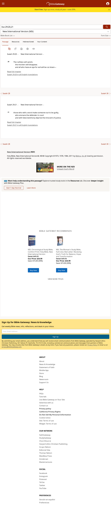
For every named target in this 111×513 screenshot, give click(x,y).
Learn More (31, 188)
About (41, 361)
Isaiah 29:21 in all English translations (22, 125)
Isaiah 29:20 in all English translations (22, 74)
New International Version (18, 152)
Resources (15, 42)
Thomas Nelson (45, 453)
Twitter (42, 485)
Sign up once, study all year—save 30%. (55, 9)
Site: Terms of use (46, 420)
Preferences (44, 502)
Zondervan (43, 459)
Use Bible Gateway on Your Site (52, 399)
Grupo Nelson (45, 447)
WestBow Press (45, 456)
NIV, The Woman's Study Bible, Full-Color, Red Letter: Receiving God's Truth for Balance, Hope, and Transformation (69, 252)
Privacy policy (45, 408)
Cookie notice (44, 418)
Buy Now (33, 270)
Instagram (43, 476)
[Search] (106, 27)
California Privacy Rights (50, 411)
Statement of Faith (46, 367)
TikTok (42, 482)
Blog (41, 376)
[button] (107, 3)
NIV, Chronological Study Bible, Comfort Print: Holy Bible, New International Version (40, 251)
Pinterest (43, 479)
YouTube (42, 488)
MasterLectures (45, 462)
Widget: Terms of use (48, 424)
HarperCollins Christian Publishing (53, 444)
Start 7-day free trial (13, 188)
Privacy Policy (92, 345)
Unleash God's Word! (65, 169)
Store (41, 373)
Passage (5, 42)
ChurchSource (45, 441)
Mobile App (44, 370)
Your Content (42, 42)
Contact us (43, 405)
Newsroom (43, 379)
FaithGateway (44, 435)
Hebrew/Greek (28, 42)
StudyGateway (45, 438)
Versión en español (47, 499)
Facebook (43, 473)
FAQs (41, 393)
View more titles (55, 279)
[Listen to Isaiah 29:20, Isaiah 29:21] (33, 48)
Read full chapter (14, 71)
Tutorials (42, 396)
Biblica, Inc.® (81, 156)
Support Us (44, 382)
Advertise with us (46, 402)
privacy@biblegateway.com (11, 347)
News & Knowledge (47, 364)
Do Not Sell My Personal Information (55, 415)
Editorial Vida (44, 450)
